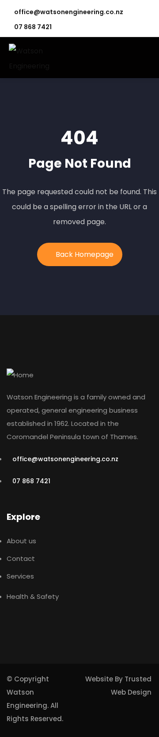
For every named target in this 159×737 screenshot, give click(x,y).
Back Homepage (85, 254)
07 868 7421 (33, 27)
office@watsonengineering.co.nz (68, 12)
